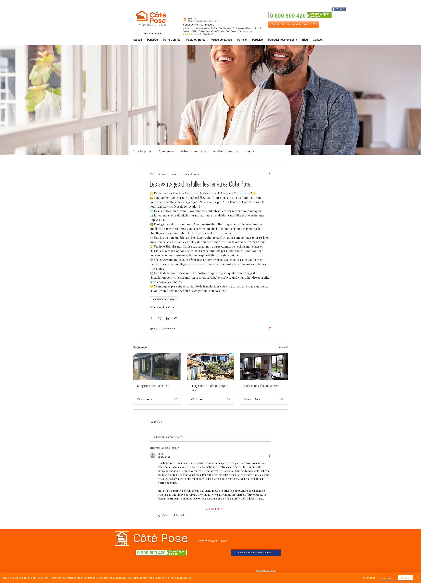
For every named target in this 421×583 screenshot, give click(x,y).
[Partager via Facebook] (151, 318)
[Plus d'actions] (269, 174)
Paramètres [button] (369, 577)
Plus (247, 151)
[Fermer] (417, 577)
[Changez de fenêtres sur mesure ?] (157, 366)
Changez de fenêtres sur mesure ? (153, 386)
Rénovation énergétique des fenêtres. (262, 386)
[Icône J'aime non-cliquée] (160, 515)
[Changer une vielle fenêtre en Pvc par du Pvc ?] (210, 366)
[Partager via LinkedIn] (167, 318)
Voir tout (283, 346)
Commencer (166, 151)
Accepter (405, 577)
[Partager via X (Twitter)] (159, 318)
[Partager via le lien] (175, 318)
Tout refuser (387, 577)
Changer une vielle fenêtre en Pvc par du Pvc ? (210, 388)
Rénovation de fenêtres (163, 298)
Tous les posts (142, 151)
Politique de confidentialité (181, 577)
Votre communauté (193, 151)
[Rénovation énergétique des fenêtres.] (264, 366)
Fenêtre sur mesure (225, 151)
